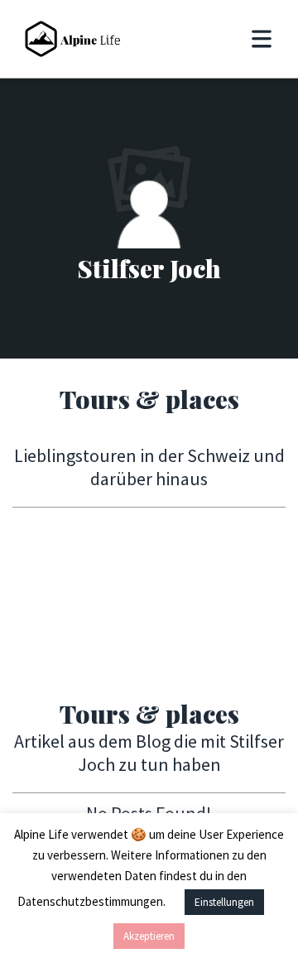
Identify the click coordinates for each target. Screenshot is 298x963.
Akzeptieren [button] (149, 936)
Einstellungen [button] (224, 902)
